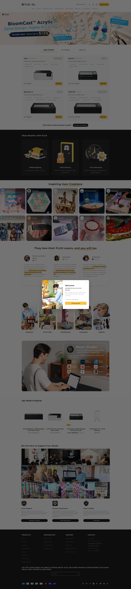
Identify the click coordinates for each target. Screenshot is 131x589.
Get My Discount (76, 303)
